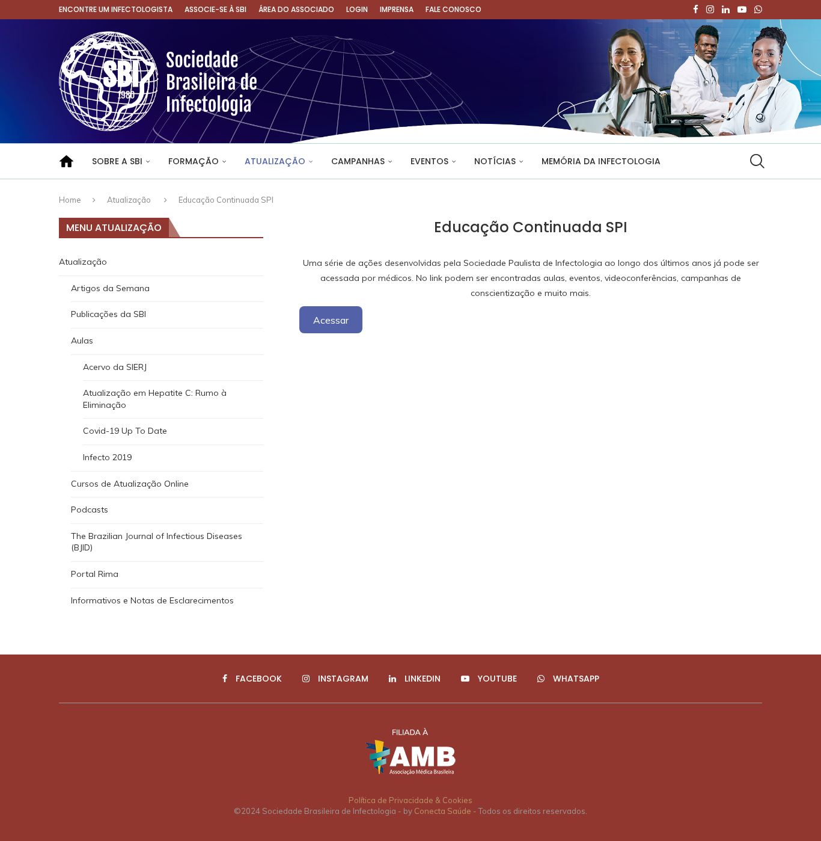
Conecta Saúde (442, 811)
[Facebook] (695, 9)
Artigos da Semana (110, 288)
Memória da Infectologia (601, 161)
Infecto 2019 (107, 457)
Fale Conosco (453, 9)
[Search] (756, 161)
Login (357, 9)
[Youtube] (741, 9)
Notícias (495, 161)
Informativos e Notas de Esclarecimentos (152, 600)
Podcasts (89, 509)
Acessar (331, 319)
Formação (193, 161)
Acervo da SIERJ (115, 367)
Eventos (429, 161)
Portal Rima (94, 573)
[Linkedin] (726, 9)
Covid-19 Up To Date (125, 430)
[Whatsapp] (758, 9)
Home (70, 200)
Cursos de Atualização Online (130, 483)
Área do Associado (296, 9)
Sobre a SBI (117, 161)
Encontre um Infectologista (115, 9)
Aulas (82, 340)
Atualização (275, 161)
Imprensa (397, 9)
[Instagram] (710, 9)
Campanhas (358, 161)
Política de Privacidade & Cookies (410, 800)
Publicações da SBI (108, 314)
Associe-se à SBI (215, 9)
